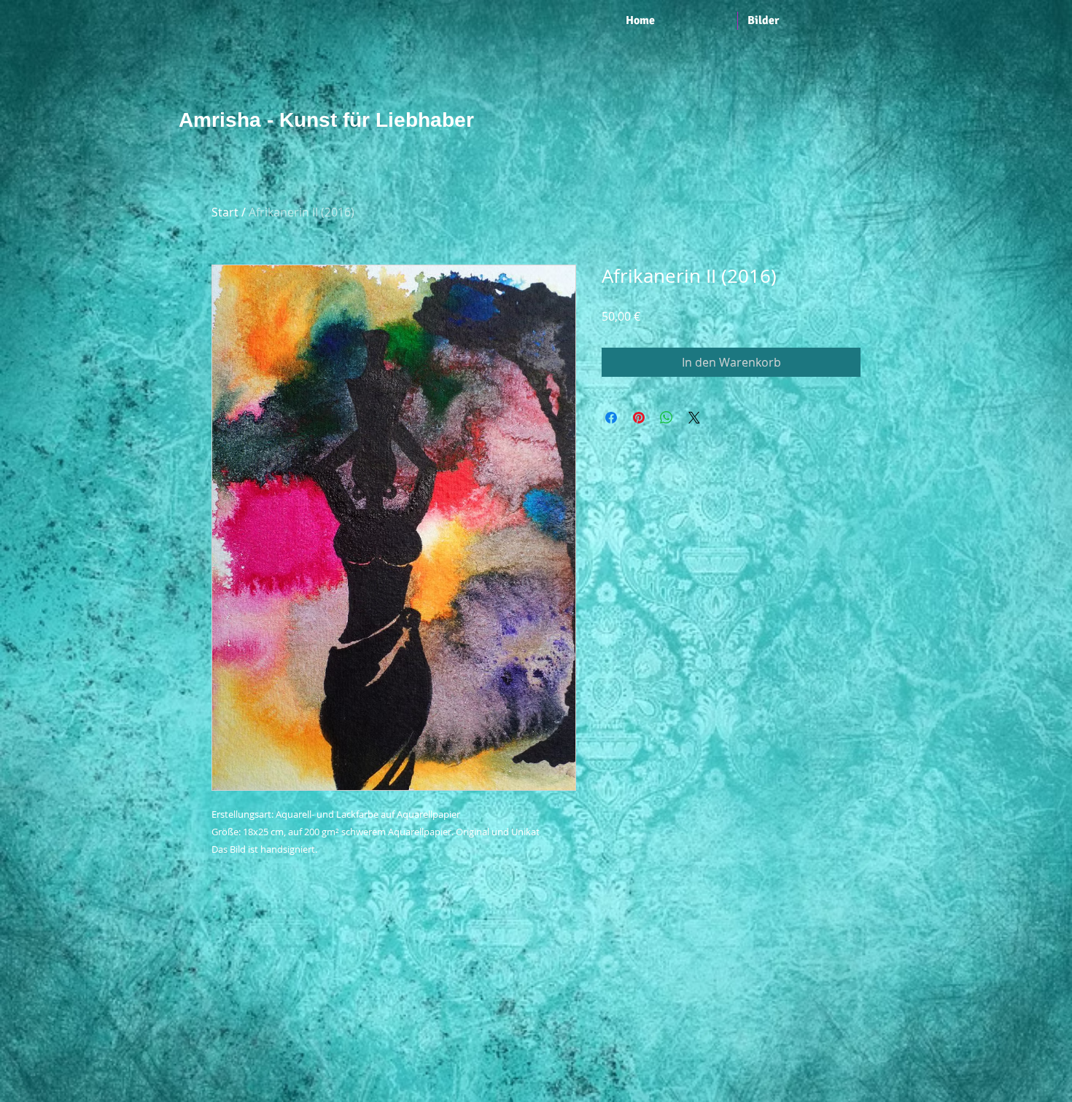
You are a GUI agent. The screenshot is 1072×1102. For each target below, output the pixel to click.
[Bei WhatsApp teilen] (666, 417)
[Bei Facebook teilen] (611, 417)
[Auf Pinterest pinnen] (639, 417)
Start (224, 212)
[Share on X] (694, 417)
